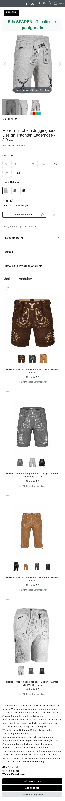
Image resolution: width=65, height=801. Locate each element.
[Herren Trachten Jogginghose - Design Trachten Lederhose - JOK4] (10, 107)
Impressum (45, 754)
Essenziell (13, 767)
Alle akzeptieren (32, 781)
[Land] (37, 1)
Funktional (13, 770)
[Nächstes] (59, 64)
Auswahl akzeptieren (33, 794)
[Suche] (44, 3)
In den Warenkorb (23, 214)
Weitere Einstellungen (14, 774)
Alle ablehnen (32, 787)
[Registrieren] (33, 3)
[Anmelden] (26, 3)
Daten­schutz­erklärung (32, 761)
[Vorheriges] (5, 64)
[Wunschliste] (49, 3)
